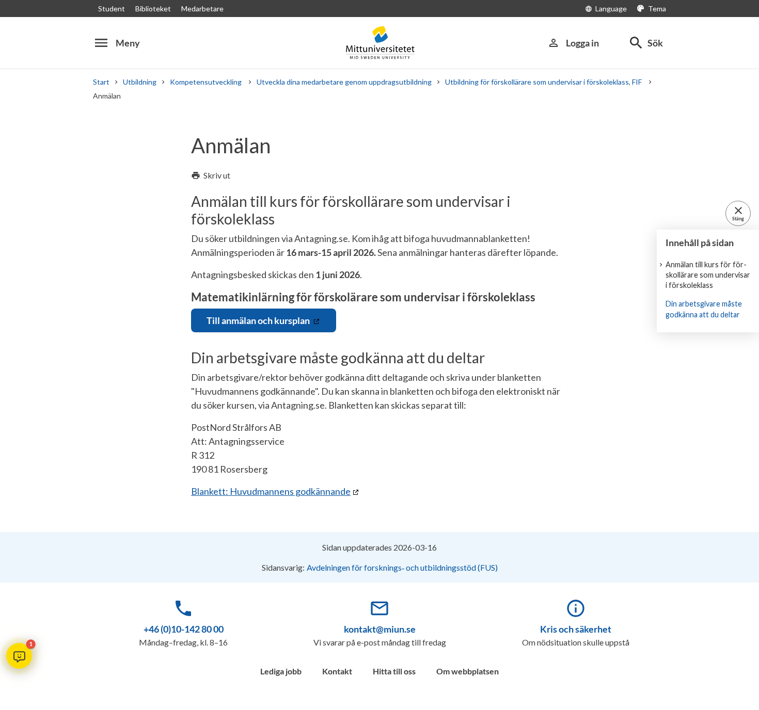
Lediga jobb (281, 671)
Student (111, 8)
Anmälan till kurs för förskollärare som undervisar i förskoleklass (708, 274)
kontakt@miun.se (380, 629)
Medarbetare (202, 8)
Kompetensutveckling (206, 81)
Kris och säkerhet (575, 629)
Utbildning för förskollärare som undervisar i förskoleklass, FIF (544, 81)
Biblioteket (153, 8)
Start (101, 81)
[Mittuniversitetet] (379, 42)
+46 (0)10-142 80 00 (184, 629)
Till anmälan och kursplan (259, 320)
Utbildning (139, 81)
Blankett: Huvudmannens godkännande (271, 491)
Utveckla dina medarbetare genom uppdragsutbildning (344, 81)
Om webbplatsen (467, 671)
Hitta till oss (394, 671)
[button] (19, 656)
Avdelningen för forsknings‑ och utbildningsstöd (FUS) (402, 567)
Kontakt (337, 671)
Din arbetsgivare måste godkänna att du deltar (704, 308)
